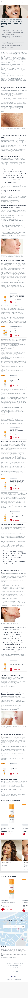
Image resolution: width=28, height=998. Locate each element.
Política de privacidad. (16, 991)
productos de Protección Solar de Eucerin (16, 235)
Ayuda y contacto (9, 963)
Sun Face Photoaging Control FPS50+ (10, 343)
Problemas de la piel (6, 19)
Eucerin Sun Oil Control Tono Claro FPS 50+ (11, 397)
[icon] (23, 926)
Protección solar (16, 19)
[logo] (3, 2)
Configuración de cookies (12, 965)
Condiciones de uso (18, 963)
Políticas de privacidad (14, 967)
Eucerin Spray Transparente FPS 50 (9, 492)
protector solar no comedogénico (16, 655)
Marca (20, 965)
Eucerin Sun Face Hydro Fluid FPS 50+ (10, 305)
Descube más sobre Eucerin (8, 957)
